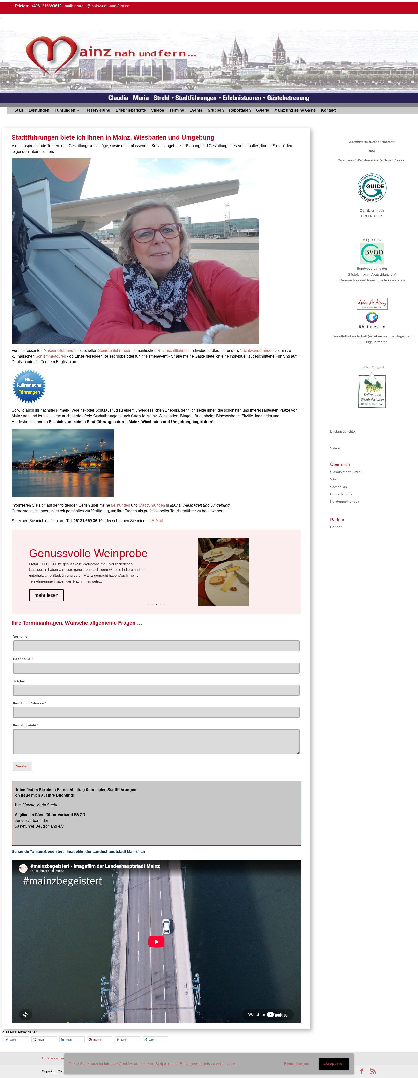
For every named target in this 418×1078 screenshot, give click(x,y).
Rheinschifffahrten (173, 350)
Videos (157, 110)
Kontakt (328, 110)
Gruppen (216, 110)
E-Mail (157, 521)
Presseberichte (341, 494)
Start (19, 110)
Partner (336, 527)
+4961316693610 (46, 6)
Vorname (21, 636)
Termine (176, 110)
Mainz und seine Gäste (295, 110)
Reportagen (240, 110)
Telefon (19, 681)
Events (195, 110)
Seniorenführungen (114, 350)
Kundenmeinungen (344, 501)
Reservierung (97, 110)
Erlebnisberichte (131, 110)
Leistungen (39, 110)
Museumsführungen (61, 350)
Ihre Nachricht (25, 725)
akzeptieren (334, 1064)
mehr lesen (46, 595)
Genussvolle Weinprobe (88, 553)
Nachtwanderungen (257, 350)
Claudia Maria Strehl (345, 472)
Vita (333, 479)
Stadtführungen (152, 505)
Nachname (23, 659)
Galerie (262, 110)
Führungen (65, 110)
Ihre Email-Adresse (29, 703)
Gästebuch (338, 487)
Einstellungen (296, 1064)
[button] (16, 1039)
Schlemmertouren (51, 356)
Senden (22, 766)
